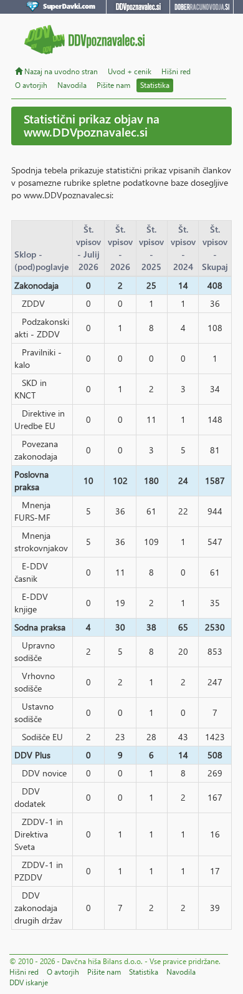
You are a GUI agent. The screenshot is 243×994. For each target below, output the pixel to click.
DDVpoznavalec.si (138, 7)
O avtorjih (31, 85)
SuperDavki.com (63, 7)
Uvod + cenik (129, 71)
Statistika (154, 85)
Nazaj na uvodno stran (60, 71)
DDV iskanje (28, 982)
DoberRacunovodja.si (201, 7)
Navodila (72, 85)
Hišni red (176, 71)
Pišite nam (113, 85)
